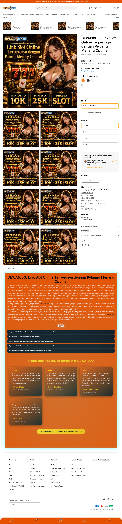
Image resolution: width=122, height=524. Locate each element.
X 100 (85, 145)
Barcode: (96, 54)
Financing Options (36, 479)
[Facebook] (82, 245)
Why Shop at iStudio (78, 472)
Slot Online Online (44, 14)
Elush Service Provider (37, 475)
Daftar (61, 522)
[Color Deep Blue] (88, 80)
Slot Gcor (12, 489)
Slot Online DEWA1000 (30, 14)
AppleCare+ (33, 465)
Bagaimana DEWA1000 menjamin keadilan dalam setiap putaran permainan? (31, 346)
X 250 (85, 138)
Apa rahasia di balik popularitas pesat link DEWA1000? (25, 336)
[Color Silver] (92, 80)
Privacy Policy (55, 482)
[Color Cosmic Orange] (83, 80)
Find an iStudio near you (79, 468)
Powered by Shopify (107, 509)
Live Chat (110, 522)
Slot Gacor (73, 14)
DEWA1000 (44, 304)
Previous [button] (4, 2)
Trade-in (32, 482)
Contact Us (54, 475)
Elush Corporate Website (79, 475)
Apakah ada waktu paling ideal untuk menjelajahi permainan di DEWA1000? (31, 341)
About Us (74, 465)
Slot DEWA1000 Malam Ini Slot (88, 14)
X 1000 (85, 125)
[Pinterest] (89, 245)
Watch (11, 475)
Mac (10, 465)
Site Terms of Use (57, 486)
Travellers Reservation (37, 486)
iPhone (11, 472)
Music (10, 479)
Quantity (84, 175)
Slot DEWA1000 (8, 14)
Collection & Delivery (58, 468)
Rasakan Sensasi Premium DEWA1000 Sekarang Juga (61, 431)
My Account (55, 465)
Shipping (93, 63)
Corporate (33, 468)
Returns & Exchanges (58, 472)
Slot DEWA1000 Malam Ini (60, 14)
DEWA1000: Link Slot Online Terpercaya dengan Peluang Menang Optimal (61, 1)
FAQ (52, 479)
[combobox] (56, 8)
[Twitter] (85, 245)
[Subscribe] (38, 505)
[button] (8, 14)
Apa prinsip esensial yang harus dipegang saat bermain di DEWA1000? (30, 350)
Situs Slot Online (113, 14)
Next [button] (118, 2)
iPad (10, 468)
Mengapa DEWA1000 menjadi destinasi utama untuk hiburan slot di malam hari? (32, 332)
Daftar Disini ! (84, 1)
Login (37, 522)
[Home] (9, 8)
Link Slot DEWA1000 (90, 106)
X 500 (85, 132)
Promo (12, 522)
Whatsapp (85, 522)
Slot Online (18, 14)
